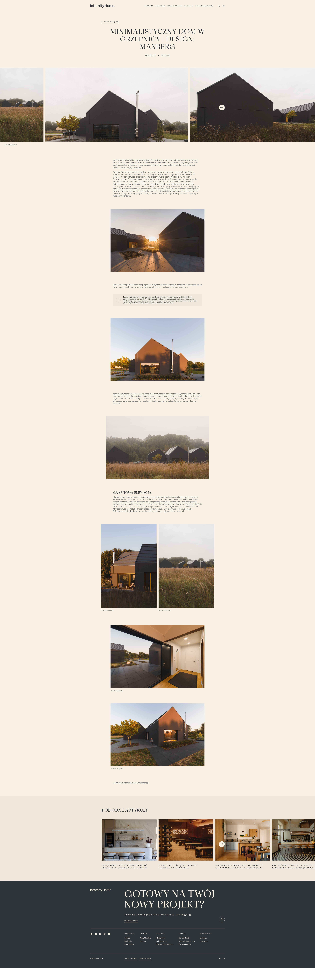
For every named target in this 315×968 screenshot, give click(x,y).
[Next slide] (222, 107)
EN (224, 958)
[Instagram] (91, 934)
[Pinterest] (104, 934)
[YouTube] (109, 934)
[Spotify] (100, 934)
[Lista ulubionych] (223, 6)
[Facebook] (96, 934)
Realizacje (150, 55)
